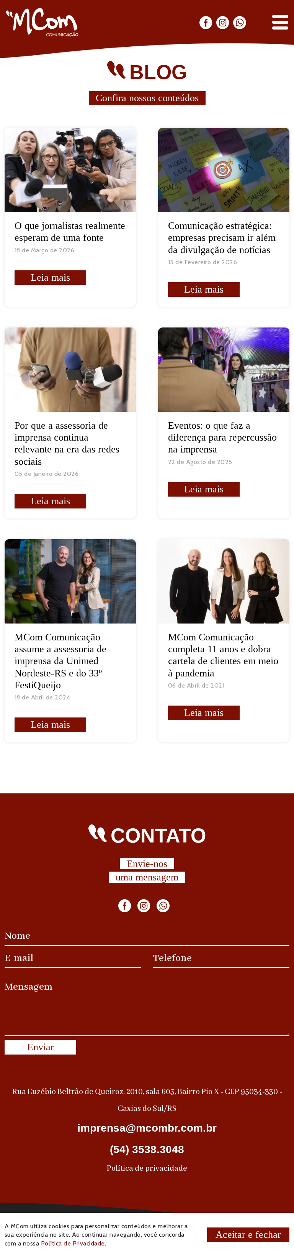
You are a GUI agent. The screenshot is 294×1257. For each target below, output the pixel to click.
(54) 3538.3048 (147, 1149)
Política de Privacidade (73, 1243)
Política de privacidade (147, 1168)
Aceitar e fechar (248, 1234)
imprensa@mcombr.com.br (147, 1128)
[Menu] (280, 22)
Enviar (40, 1047)
